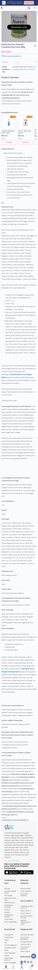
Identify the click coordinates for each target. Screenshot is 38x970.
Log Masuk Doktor (10, 948)
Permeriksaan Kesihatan (8, 906)
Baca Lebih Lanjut (14, 861)
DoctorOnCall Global (26, 935)
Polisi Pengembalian (10, 922)
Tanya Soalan (8, 919)
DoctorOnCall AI (25, 944)
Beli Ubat (22, 968)
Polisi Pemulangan (10, 962)
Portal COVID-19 (25, 913)
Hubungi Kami (8, 935)
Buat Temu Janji (9, 902)
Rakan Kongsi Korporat (8, 959)
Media (6, 950)
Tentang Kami (8, 937)
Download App (29, 2)
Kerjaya (6, 955)
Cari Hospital (8, 895)
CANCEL (4, 817)
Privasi (6, 940)
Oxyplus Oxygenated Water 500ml (7, 132)
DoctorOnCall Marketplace (24, 938)
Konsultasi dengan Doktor (10, 892)
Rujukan (13, 968)
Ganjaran (7, 912)
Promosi (7, 910)
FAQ (5, 942)
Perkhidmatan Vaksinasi (8, 916)
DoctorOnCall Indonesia (24, 948)
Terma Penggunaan (10, 945)
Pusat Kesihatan (25, 888)
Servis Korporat (25, 951)
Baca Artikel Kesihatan (24, 894)
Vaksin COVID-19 (25, 911)
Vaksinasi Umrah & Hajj (10, 899)
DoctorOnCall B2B (26, 942)
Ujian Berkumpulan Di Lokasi (26, 917)
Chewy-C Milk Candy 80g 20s (24, 132)
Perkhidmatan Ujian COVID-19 (26, 907)
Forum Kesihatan (25, 891)
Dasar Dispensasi (9, 953)
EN (35, 8)
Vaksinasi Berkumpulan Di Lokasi (25, 922)
